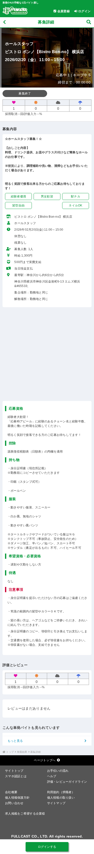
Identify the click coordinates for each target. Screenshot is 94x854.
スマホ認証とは (16, 776)
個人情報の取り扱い (61, 797)
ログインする (47, 847)
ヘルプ (51, 776)
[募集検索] (88, 22)
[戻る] (4, 22)
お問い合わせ (14, 803)
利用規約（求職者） (61, 792)
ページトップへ (44, 760)
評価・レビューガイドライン (67, 781)
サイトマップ (56, 803)
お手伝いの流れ (58, 770)
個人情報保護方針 (17, 797)
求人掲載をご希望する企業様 (25, 813)
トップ (10, 752)
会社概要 (11, 792)
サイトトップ (14, 770)
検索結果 (22, 752)
